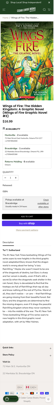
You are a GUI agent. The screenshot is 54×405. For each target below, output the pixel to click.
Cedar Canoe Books (30, 397)
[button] (4, 9)
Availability (13, 129)
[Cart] (49, 9)
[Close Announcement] (49, 2)
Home (6, 17)
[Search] (44, 9)
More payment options (27, 230)
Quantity (8, 172)
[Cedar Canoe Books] (26, 9)
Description (8, 242)
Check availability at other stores (43, 203)
